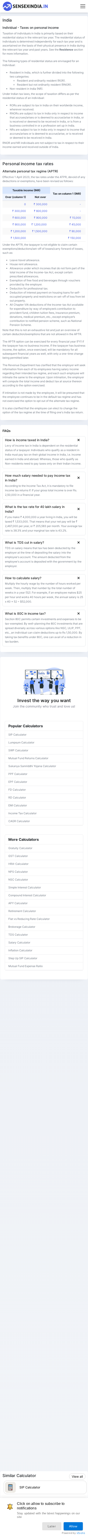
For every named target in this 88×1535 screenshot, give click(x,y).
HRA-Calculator (18, 863)
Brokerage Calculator (21, 926)
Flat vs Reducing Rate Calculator (29, 919)
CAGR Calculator (19, 821)
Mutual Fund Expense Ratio (25, 966)
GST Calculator (18, 856)
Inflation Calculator (20, 950)
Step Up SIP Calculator (22, 958)
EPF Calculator (17, 781)
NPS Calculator (18, 871)
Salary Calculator (19, 942)
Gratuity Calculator (20, 848)
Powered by (73, 1533)
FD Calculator (17, 789)
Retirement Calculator (22, 911)
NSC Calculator (18, 879)
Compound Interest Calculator (27, 895)
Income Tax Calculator (22, 813)
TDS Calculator (18, 934)
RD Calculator (17, 797)
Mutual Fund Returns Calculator (28, 758)
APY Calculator (18, 903)
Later (52, 1526)
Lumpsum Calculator (21, 742)
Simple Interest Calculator (24, 887)
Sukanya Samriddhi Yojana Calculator (32, 766)
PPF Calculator (17, 774)
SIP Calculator (17, 734)
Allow (73, 1526)
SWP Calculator (18, 750)
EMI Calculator (17, 805)
